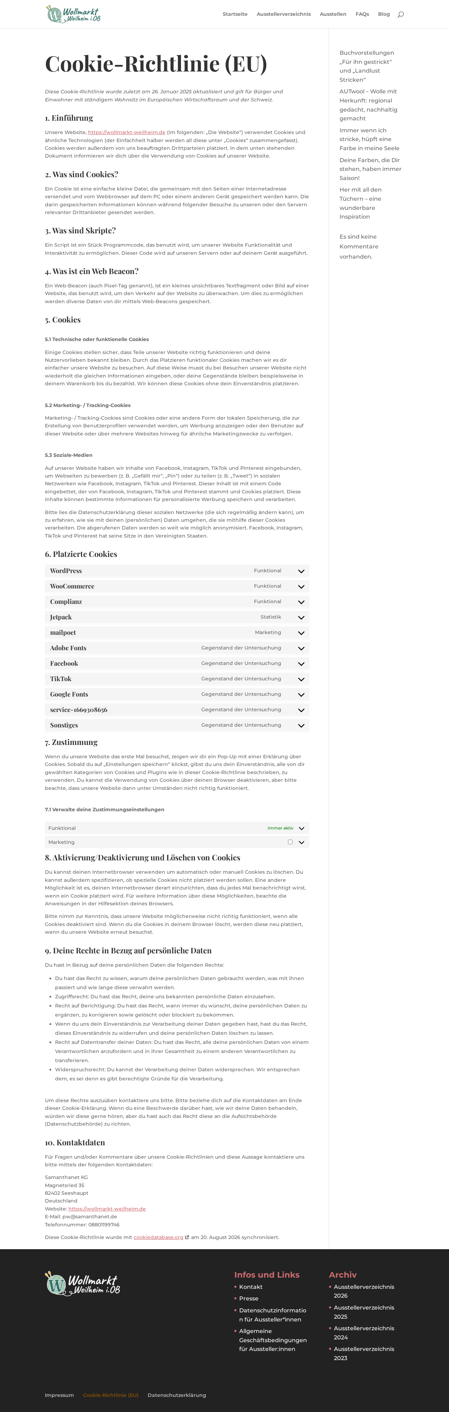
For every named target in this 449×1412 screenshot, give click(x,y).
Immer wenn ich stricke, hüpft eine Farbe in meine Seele (370, 139)
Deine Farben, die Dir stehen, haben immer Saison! (371, 169)
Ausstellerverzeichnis (284, 14)
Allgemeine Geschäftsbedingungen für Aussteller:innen (273, 1340)
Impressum (59, 1395)
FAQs (362, 14)
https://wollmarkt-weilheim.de (127, 132)
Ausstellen (333, 14)
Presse (249, 1298)
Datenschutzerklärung (177, 1395)
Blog (384, 14)
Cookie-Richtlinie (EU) (111, 1395)
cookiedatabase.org (158, 1237)
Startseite (235, 14)
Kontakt (251, 1287)
